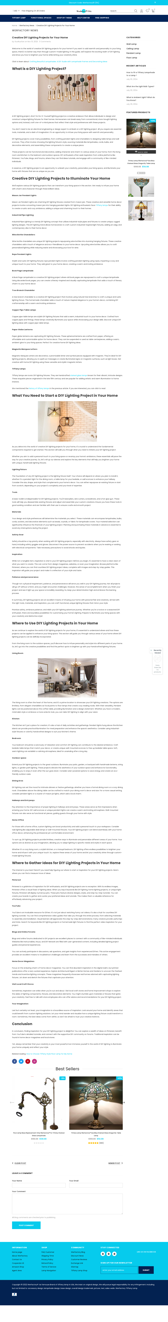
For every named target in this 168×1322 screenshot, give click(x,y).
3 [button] (143, 173)
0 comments (45, 41)
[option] (141, 144)
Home (14, 25)
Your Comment (19, 1191)
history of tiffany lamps (39, 388)
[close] (155, 2)
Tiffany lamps (102, 205)
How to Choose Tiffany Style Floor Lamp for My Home (49, 1054)
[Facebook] (103, 1254)
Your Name (17, 1181)
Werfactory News (26, 25)
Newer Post (114, 1163)
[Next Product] (152, 133)
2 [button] (141, 173)
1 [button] (138, 173)
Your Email (73, 1181)
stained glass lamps (78, 375)
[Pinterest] (108, 1254)
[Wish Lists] (141, 156)
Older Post (20, 1163)
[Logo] (84, 11)
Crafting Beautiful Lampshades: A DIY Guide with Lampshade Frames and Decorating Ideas (68, 61)
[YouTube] (114, 1254)
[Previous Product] (130, 133)
